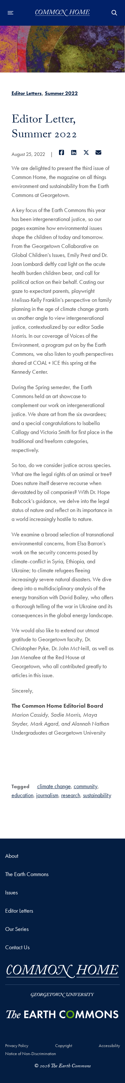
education (22, 795)
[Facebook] (61, 152)
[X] (86, 152)
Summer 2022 (61, 93)
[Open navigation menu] (10, 12)
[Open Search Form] (114, 12)
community (85, 786)
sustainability (97, 795)
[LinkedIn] (74, 152)
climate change (54, 786)
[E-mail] (98, 152)
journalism (47, 795)
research (70, 795)
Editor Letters (27, 93)
